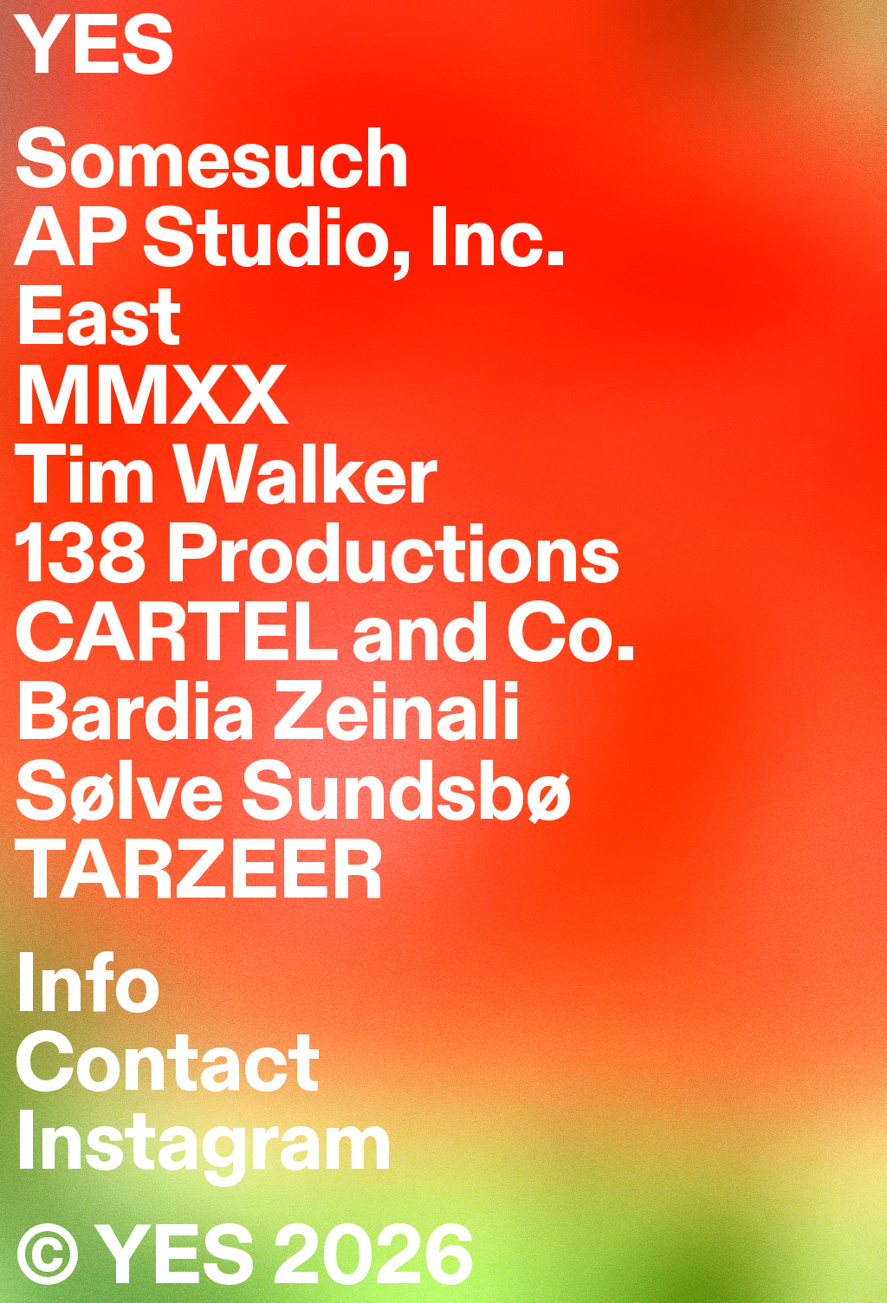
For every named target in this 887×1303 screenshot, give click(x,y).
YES (94, 50)
